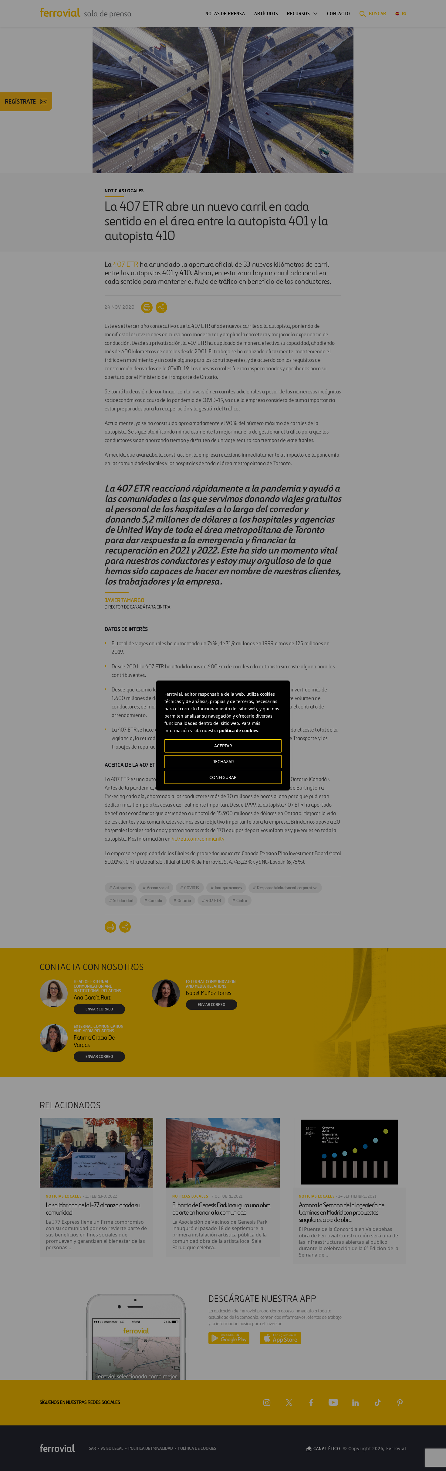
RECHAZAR (223, 761)
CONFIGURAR (223, 777)
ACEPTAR (223, 746)
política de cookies (238, 730)
